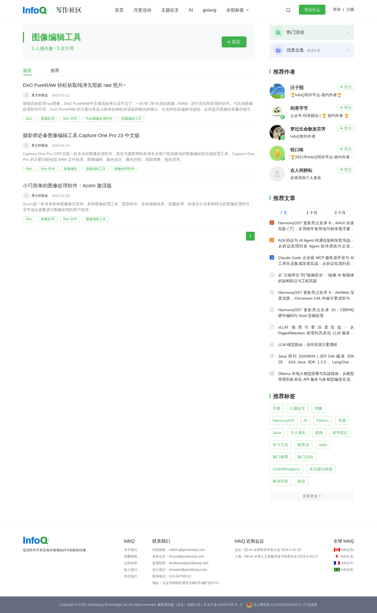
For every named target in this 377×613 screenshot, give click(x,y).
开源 (342, 420)
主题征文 (170, 10)
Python (323, 420)
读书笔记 (340, 432)
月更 (276, 408)
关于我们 (130, 550)
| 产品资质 (309, 605)
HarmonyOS (283, 420)
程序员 (303, 445)
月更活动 (142, 10)
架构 (319, 432)
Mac (29, 119)
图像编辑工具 (131, 119)
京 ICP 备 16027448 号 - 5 (222, 605)
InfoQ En (347, 550)
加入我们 (130, 570)
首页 (119, 10)
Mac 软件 (70, 119)
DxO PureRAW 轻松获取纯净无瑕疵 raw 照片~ (74, 85)
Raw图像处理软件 (99, 119)
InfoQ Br (347, 570)
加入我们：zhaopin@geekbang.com (179, 570)
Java (277, 432)
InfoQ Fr (347, 563)
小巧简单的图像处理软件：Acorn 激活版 (67, 185)
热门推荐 (280, 457)
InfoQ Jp (347, 556)
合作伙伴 (130, 563)
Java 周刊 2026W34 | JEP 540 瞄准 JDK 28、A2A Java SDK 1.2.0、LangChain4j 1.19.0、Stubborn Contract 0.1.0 (316, 362)
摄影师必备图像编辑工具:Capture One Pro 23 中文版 (81, 135)
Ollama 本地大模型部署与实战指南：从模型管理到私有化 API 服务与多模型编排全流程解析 (316, 379)
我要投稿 (130, 556)
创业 (301, 481)
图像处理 (47, 119)
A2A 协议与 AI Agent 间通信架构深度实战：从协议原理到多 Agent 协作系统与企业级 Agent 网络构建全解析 (316, 246)
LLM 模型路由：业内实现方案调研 (307, 344)
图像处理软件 (124, 169)
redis (322, 445)
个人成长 (298, 432)
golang (209, 10)
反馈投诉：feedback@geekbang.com (180, 563)
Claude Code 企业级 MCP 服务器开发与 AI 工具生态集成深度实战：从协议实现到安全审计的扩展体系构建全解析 (316, 263)
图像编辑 (70, 169)
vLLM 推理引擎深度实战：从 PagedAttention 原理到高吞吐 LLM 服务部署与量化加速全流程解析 (316, 333)
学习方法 (280, 445)
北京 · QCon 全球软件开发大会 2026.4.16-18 (268, 550)
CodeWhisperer (286, 469)
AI (191, 10)
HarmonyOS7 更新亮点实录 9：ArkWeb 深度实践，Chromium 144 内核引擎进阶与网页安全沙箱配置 (316, 298)
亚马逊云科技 (321, 469)
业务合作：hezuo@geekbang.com (178, 556)
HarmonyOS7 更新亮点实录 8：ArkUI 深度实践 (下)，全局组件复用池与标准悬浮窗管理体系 (316, 229)
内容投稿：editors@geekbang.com (178, 550)
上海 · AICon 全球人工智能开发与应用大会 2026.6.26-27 (276, 556)
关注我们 (130, 576)
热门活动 (305, 457)
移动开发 (280, 481)
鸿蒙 (318, 408)
